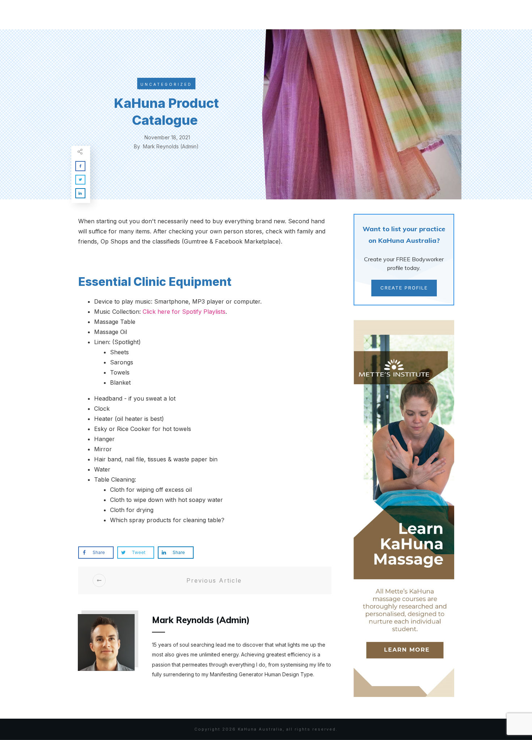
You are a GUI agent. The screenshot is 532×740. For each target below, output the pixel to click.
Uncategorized (166, 84)
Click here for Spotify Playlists (184, 311)
